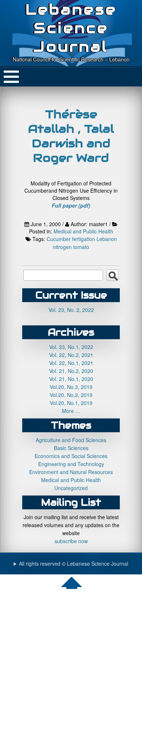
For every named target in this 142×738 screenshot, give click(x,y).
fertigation (83, 238)
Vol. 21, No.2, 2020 (71, 370)
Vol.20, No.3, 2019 (71, 386)
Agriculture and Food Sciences (71, 440)
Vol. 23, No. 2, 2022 (71, 309)
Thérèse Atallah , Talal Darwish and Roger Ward (71, 136)
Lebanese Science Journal (71, 28)
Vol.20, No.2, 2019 (71, 394)
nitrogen (62, 246)
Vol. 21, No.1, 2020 (71, 378)
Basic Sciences (71, 448)
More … (71, 410)
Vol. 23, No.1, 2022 (71, 346)
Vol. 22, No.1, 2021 (71, 362)
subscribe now (71, 541)
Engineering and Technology (71, 464)
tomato (81, 246)
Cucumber (59, 238)
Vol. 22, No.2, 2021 (71, 354)
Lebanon (106, 238)
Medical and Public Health (83, 231)
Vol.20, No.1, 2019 (71, 402)
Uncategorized (71, 488)
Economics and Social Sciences (71, 456)
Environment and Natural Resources (71, 472)
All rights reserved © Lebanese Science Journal (73, 563)
